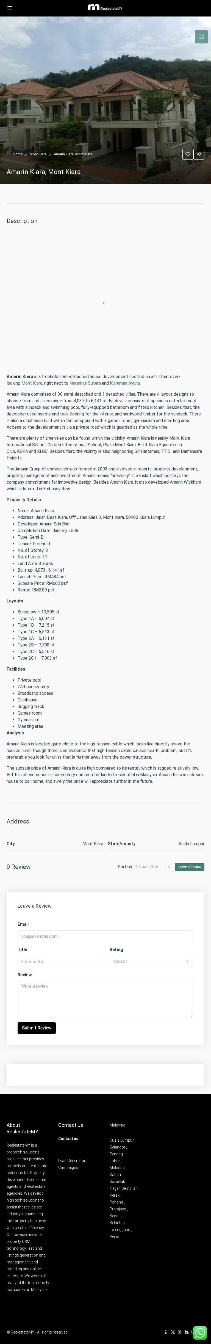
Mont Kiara (38, 154)
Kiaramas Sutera (85, 383)
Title (22, 949)
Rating (116, 949)
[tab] (201, 36)
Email (23, 924)
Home (18, 154)
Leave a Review (189, 867)
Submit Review (36, 1028)
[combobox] (152, 867)
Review (25, 974)
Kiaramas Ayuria (125, 383)
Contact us (68, 1138)
